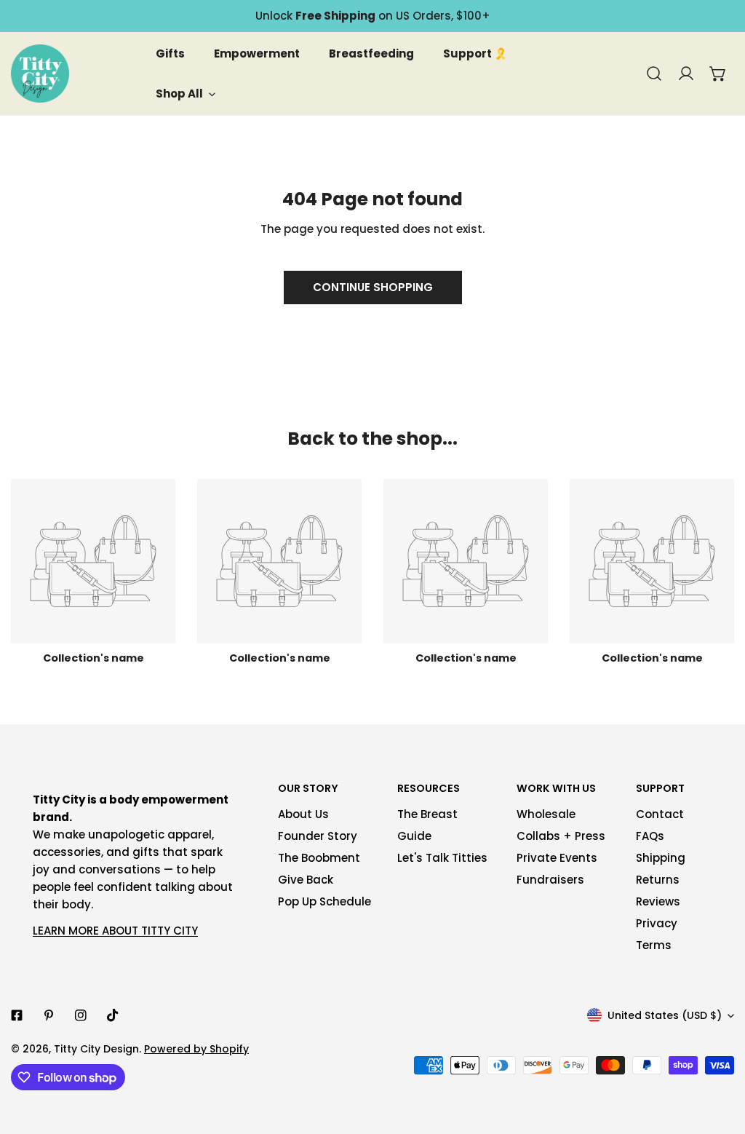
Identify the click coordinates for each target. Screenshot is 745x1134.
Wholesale (546, 814)
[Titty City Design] (40, 73)
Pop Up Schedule (324, 901)
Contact (660, 814)
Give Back (305, 879)
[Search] (654, 74)
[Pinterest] (49, 1015)
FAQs (650, 836)
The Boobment (319, 857)
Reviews (658, 901)
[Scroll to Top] (718, 1056)
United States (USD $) (664, 1015)
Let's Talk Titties (442, 857)
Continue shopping (373, 287)
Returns (658, 879)
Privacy (656, 923)
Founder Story (317, 836)
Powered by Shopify (196, 1049)
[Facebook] (17, 1015)
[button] (718, 74)
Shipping (660, 857)
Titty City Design (96, 1049)
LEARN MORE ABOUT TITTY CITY (115, 930)
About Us (303, 814)
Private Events (557, 857)
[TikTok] (113, 1015)
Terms (654, 945)
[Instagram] (81, 1015)
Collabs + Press (561, 836)
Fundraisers (550, 879)
